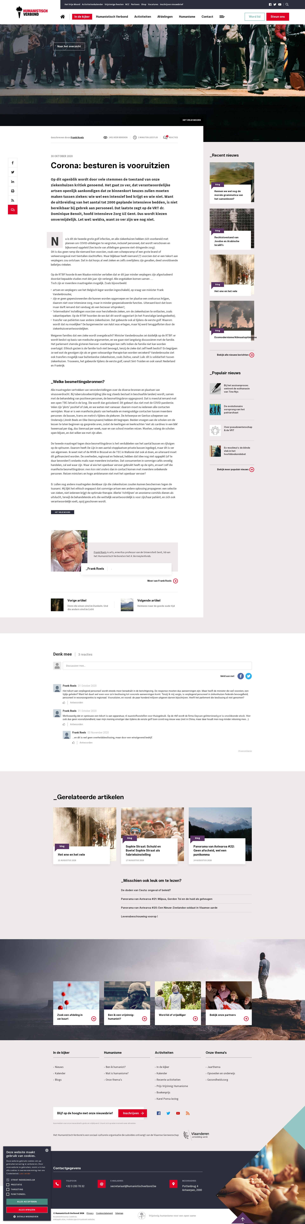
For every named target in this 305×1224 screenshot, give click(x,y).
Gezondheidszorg (217, 1080)
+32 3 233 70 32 (75, 1186)
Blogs (58, 1080)
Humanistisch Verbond (112, 16)
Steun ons (278, 16)
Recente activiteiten (168, 1080)
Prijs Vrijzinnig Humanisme (172, 1086)
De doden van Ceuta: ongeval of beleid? (146, 890)
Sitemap (119, 1213)
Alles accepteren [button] (27, 1201)
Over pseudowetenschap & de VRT (238, 429)
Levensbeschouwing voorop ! (139, 916)
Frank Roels (77, 137)
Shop (143, 4)
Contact (207, 16)
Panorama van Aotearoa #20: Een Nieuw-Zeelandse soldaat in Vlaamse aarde (169, 907)
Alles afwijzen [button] (27, 1209)
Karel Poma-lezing (167, 1099)
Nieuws (59, 1067)
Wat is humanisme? (117, 1073)
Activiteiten (142, 16)
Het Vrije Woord (72, 4)
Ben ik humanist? (116, 1067)
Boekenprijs (163, 1092)
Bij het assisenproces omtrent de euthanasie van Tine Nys (237, 388)
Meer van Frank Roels (159, 581)
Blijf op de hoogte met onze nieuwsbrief (98, 1113)
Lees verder (24, 1173)
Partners (135, 4)
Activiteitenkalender (92, 4)
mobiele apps (71, 1219)
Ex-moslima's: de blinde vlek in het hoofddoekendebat (237, 451)
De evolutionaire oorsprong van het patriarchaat (234, 409)
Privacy (90, 1213)
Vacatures (153, 4)
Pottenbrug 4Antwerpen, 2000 (192, 1188)
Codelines (73, 1216)
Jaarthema (213, 1067)
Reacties (173, 137)
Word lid (255, 16)
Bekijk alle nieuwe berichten (233, 355)
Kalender (60, 1073)
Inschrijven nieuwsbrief (171, 4)
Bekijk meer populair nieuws (233, 469)
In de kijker (82, 16)
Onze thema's (114, 1080)
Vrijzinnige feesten (114, 4)
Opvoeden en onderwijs (221, 1073)
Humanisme (187, 16)
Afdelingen (165, 16)
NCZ (127, 4)
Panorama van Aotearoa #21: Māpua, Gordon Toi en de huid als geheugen (166, 898)
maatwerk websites (87, 1219)
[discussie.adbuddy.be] (152, 702)
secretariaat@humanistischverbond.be (133, 1186)
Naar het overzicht (69, 46)
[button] (27, 1216)
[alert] (27, 1183)
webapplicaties (59, 1219)
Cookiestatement (104, 1213)
